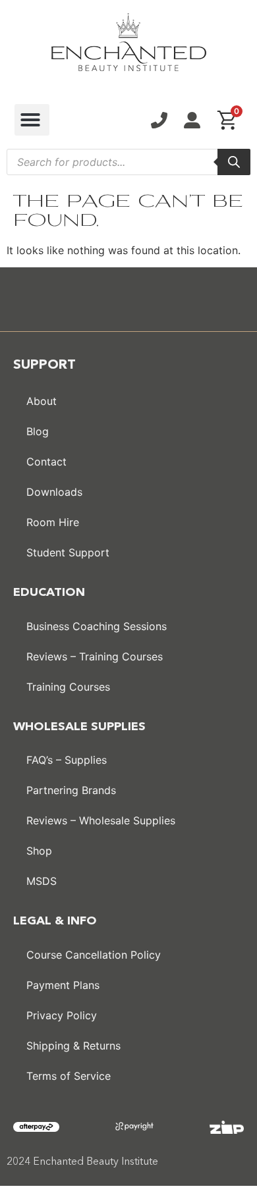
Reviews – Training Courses (94, 656)
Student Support (67, 552)
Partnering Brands (71, 790)
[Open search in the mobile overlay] (128, 162)
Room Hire (52, 522)
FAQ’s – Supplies (66, 759)
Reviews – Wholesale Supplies (100, 820)
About (41, 401)
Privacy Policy (61, 1015)
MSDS (41, 881)
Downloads (54, 491)
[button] (31, 120)
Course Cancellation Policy (93, 954)
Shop (39, 850)
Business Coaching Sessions (96, 626)
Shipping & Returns (73, 1045)
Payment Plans (63, 985)
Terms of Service (68, 1075)
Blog (37, 431)
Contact (46, 461)
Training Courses (68, 686)
